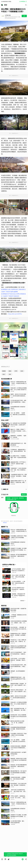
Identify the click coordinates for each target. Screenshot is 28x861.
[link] (5, 859)
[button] (2, 859)
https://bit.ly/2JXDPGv (15, 314)
